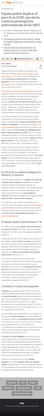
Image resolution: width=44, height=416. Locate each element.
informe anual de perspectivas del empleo (22, 91)
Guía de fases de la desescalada (18, 47)
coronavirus (6, 84)
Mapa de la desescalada (24, 41)
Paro (23, 383)
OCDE (31, 71)
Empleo (33, 383)
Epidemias (8, 388)
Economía (12, 383)
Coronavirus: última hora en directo (19, 39)
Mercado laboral (23, 388)
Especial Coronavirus (22, 393)
